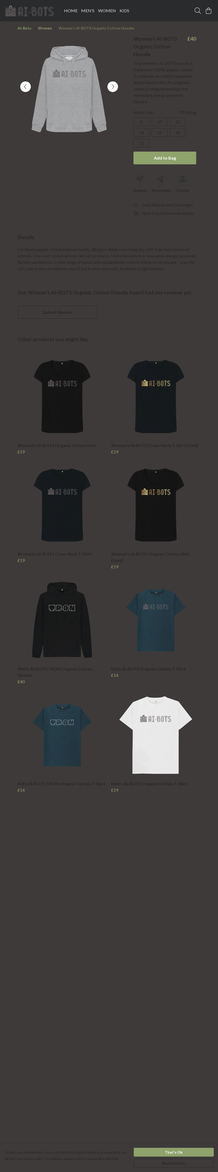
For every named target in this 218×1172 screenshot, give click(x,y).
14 (141, 132)
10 (159, 121)
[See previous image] (25, 86)
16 (159, 132)
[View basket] (208, 10)
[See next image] (112, 86)
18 (177, 132)
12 (177, 121)
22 (141, 142)
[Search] (197, 10)
